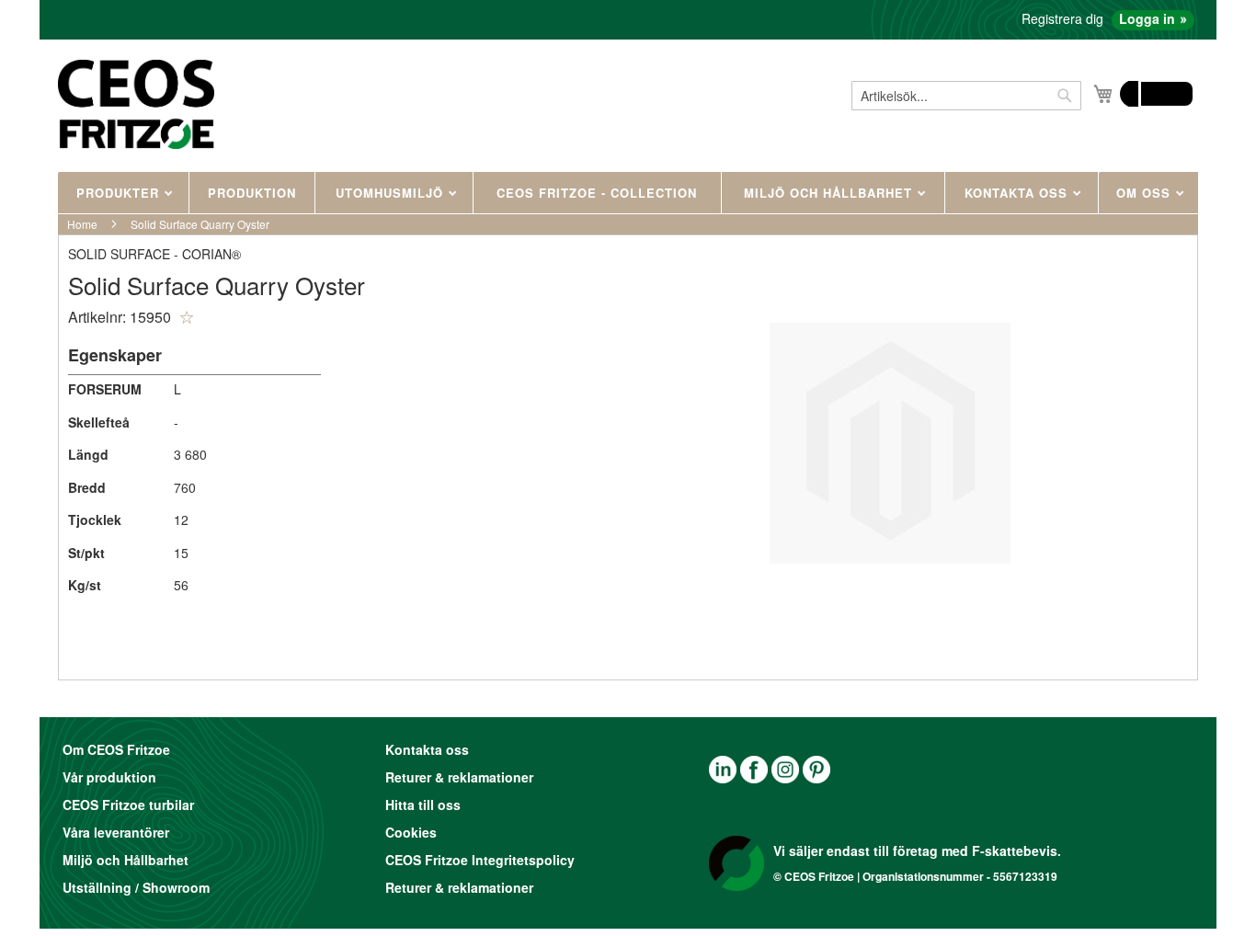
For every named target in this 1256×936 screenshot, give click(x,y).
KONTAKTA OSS (1018, 192)
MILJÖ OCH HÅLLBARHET (830, 192)
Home (82, 224)
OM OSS (1145, 192)
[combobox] (966, 95)
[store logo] (136, 104)
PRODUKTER (120, 192)
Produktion (252, 192)
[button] (186, 317)
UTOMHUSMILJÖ (392, 192)
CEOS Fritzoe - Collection (597, 192)
